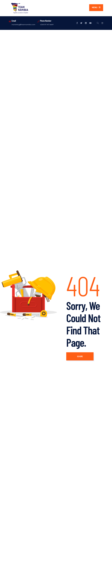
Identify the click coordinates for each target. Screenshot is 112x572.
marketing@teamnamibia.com (23, 25)
